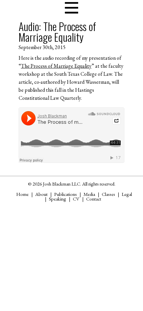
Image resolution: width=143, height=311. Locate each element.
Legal (127, 194)
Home (22, 194)
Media (89, 194)
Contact (93, 199)
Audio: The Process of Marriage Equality (57, 31)
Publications (65, 194)
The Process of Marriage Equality (56, 65)
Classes (108, 194)
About (41, 194)
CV (76, 199)
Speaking (57, 199)
